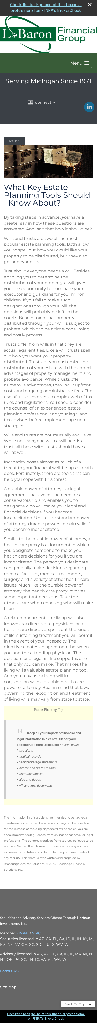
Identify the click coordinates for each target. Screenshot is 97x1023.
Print (14, 141)
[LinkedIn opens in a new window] (89, 110)
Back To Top (75, 1004)
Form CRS (9, 971)
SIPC (36, 933)
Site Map (8, 987)
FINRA (22, 933)
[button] (80, 63)
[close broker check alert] (90, 5)
